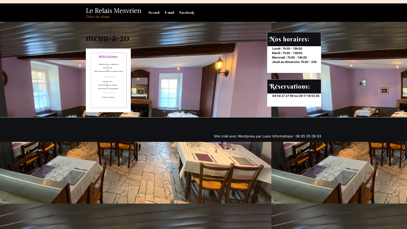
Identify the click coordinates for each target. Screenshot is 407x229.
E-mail (169, 13)
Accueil (153, 13)
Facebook (186, 13)
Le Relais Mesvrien (113, 11)
